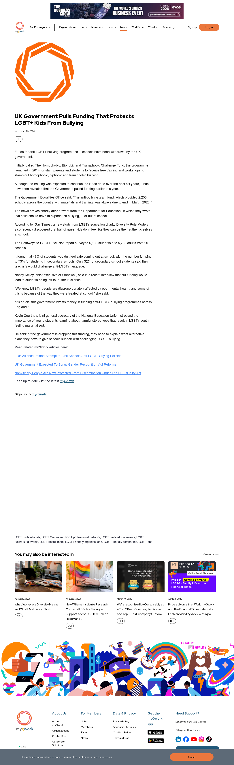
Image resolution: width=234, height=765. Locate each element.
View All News (211, 554)
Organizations (67, 27)
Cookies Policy (122, 732)
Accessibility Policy (124, 727)
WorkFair (153, 27)
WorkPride (137, 27)
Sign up (192, 27)
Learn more (106, 757)
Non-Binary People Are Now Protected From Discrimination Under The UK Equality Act (78, 373)
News (123, 27)
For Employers (38, 27)
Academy (169, 27)
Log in (209, 27)
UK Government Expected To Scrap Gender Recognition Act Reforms (65, 364)
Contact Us (59, 736)
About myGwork (58, 723)
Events (112, 27)
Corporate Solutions (58, 743)
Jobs (84, 27)
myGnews (67, 381)
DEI (18, 139)
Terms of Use (121, 738)
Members (97, 27)
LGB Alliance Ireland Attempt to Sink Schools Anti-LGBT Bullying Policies (68, 356)
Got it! (191, 757)
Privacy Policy (121, 721)
